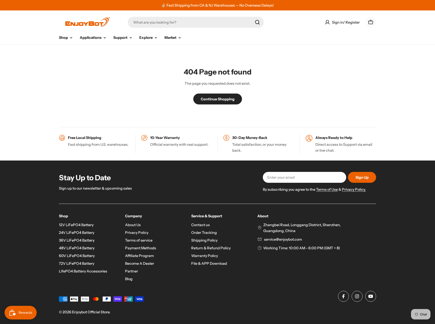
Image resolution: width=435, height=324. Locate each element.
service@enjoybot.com (282, 239)
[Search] (257, 22)
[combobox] (196, 22)
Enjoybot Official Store (90, 312)
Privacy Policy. (354, 189)
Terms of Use (327, 189)
